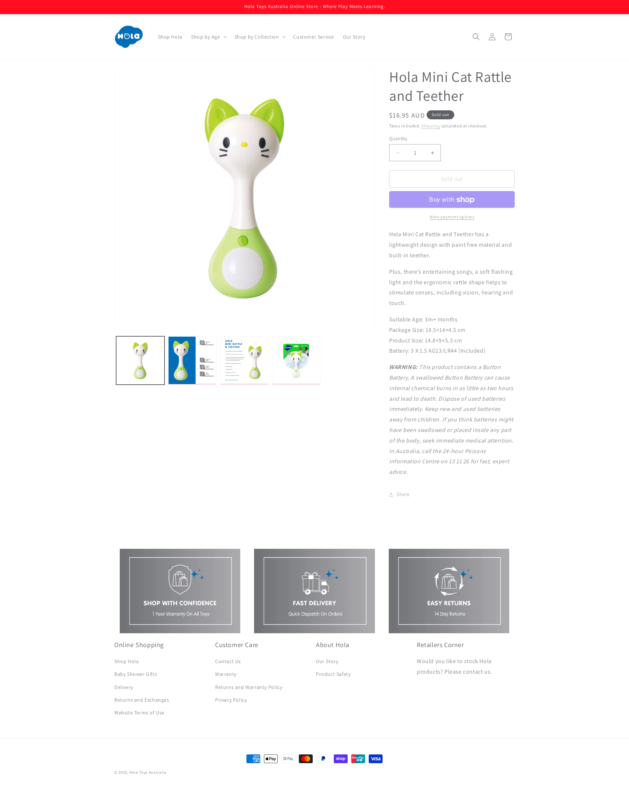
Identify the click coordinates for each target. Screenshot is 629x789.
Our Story (327, 661)
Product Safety (333, 674)
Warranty (226, 674)
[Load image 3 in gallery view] (244, 360)
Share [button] (403, 494)
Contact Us (228, 661)
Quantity (398, 138)
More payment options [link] (452, 217)
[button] (208, 36)
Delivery (123, 687)
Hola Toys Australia (148, 772)
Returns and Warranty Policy (248, 687)
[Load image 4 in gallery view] (296, 360)
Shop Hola (126, 661)
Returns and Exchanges (141, 700)
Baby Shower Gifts (135, 674)
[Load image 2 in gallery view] (192, 360)
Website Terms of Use (139, 712)
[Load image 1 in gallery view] (140, 360)
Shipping (431, 125)
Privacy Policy (231, 700)
